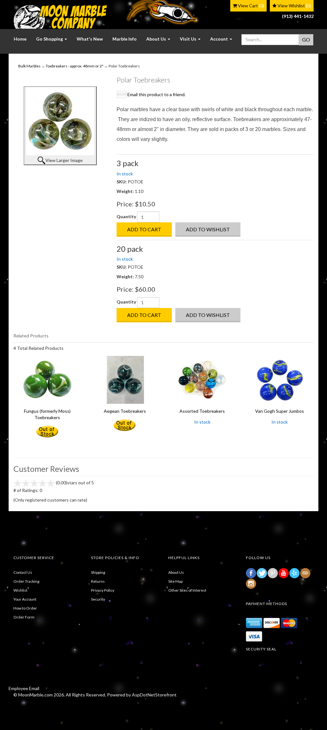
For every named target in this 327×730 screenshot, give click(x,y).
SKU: (122, 181)
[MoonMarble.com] (60, 17)
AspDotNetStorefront (154, 694)
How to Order (25, 608)
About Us (176, 572)
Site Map (175, 581)
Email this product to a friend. (156, 94)
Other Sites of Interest (187, 590)
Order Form (23, 617)
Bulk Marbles (29, 66)
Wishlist (20, 590)
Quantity (126, 216)
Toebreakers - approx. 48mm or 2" (74, 66)
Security (98, 599)
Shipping (98, 572)
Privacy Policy (102, 590)
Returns (98, 581)
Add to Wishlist (208, 229)
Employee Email (24, 688)
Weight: (126, 191)
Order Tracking (26, 581)
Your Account (24, 599)
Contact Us (22, 572)
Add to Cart (144, 229)
